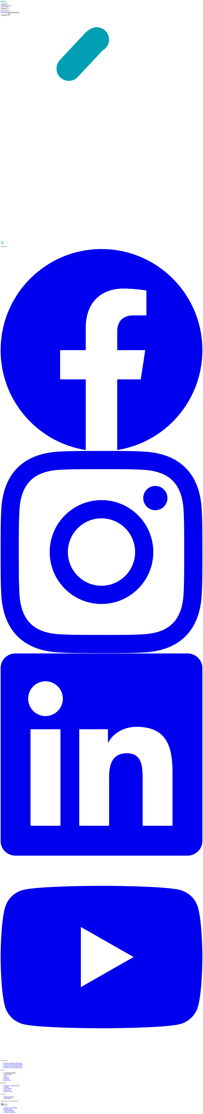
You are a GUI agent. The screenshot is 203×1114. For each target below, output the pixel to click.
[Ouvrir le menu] (8, 14)
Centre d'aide (7, 1090)
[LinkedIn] (101, 855)
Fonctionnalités (7, 1074)
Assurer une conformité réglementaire (13, 1064)
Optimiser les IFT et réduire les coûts (13, 1066)
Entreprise (6, 1077)
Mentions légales (8, 1109)
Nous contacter (7, 1098)
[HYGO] (2, 243)
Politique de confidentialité (10, 1107)
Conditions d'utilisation (9, 1112)
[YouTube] (101, 1057)
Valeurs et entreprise (9, 1096)
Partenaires (6, 1078)
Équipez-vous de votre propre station (13, 1067)
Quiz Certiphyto (8, 1088)
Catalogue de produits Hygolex (11, 1085)
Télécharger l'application (9, 1073)
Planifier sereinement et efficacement (13, 1063)
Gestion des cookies (9, 1110)
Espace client (7, 1080)
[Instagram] (101, 652)
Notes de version (8, 1091)
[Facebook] (101, 450)
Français (5, 1104)
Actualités (6, 1087)
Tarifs (5, 1076)
